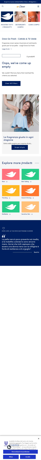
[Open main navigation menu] (38, 6)
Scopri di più (21, 147)
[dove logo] (20, 6)
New (3, 181)
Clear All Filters (11, 83)
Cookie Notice (15, 445)
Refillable (5, 214)
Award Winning (26, 198)
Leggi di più (6, 49)
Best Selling (25, 181)
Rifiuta (11, 457)
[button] (11, 55)
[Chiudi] (38, 438)
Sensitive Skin (25, 214)
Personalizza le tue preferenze (20, 451)
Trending (5, 198)
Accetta (28, 457)
